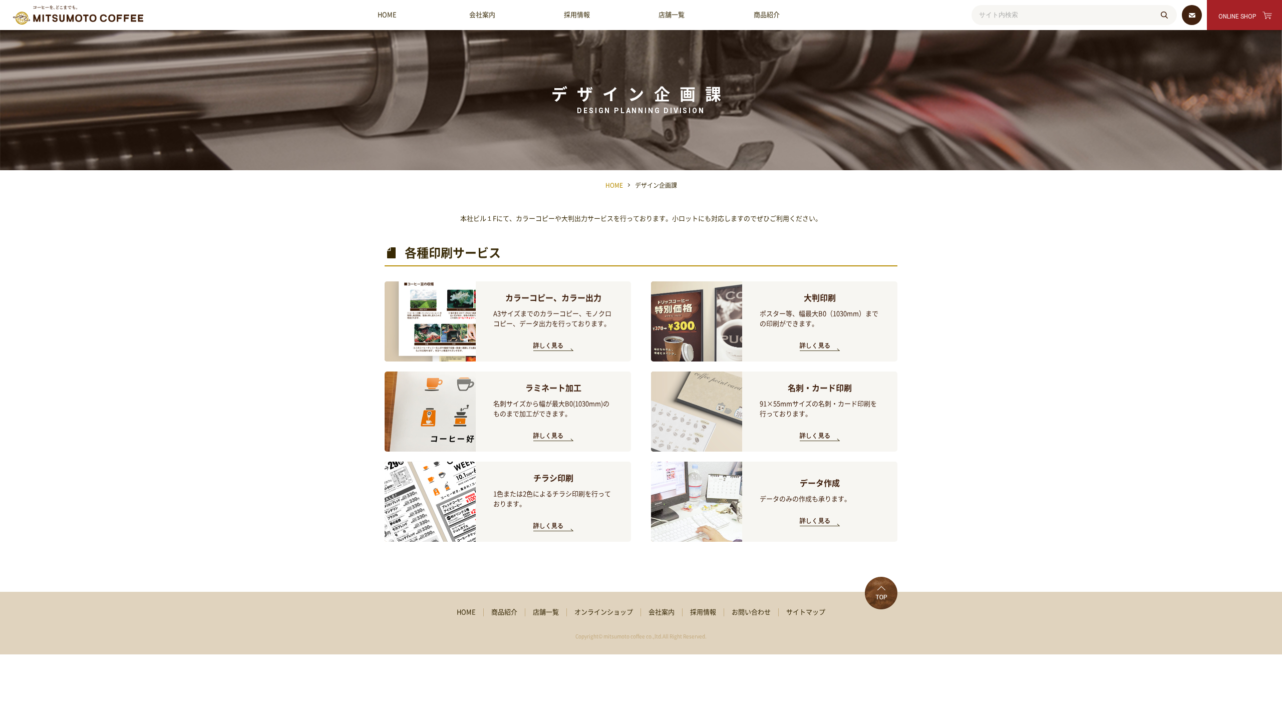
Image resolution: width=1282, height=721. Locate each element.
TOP (881, 593)
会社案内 (482, 15)
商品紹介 (767, 15)
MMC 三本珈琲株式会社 (78, 15)
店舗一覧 (672, 15)
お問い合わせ (751, 612)
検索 (1164, 15)
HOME (387, 15)
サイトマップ (805, 612)
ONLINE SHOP (1237, 16)
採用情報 (577, 15)
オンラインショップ (603, 612)
